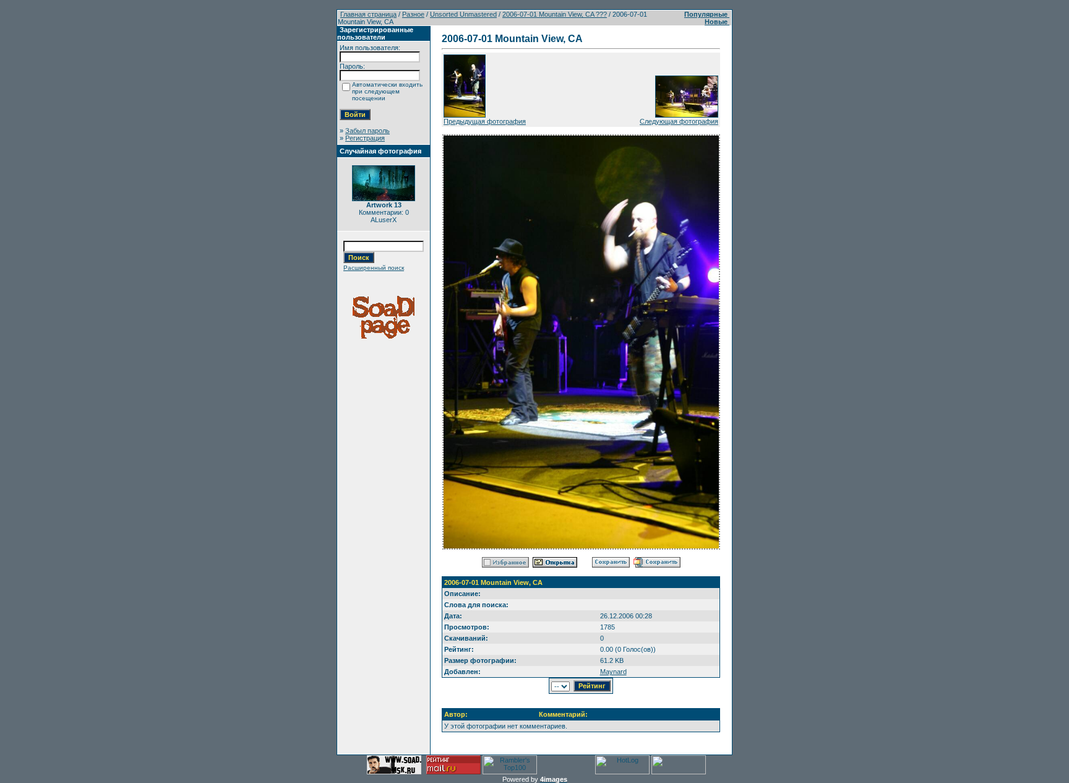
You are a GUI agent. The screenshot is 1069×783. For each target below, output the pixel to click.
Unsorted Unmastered (463, 14)
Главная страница (368, 14)
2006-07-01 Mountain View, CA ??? (554, 14)
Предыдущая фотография (485, 121)
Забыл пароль (367, 130)
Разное (413, 14)
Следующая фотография (679, 121)
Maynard (613, 671)
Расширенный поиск (373, 267)
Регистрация (365, 138)
